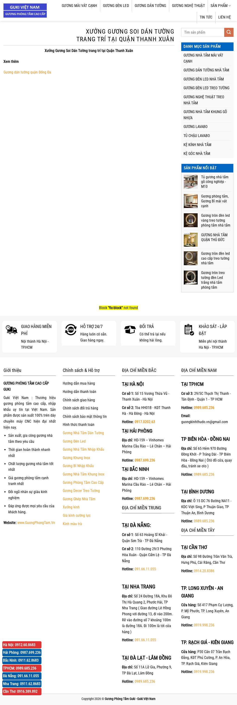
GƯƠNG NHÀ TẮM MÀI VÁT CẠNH (203, 58)
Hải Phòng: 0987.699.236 (22, 652)
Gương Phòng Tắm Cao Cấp (83, 482)
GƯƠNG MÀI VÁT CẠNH (79, 5)
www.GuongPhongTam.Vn (36, 522)
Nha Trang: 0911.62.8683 (22, 684)
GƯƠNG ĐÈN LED (116, 5)
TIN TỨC (206, 17)
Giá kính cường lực (76, 515)
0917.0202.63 (145, 422)
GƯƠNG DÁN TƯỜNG (150, 5)
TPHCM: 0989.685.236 (19, 668)
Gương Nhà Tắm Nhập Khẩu (83, 449)
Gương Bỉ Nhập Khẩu (78, 466)
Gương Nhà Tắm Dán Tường (83, 433)
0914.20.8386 (204, 571)
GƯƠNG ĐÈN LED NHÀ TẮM (204, 79)
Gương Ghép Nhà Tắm (79, 499)
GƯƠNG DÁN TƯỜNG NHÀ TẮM (206, 70)
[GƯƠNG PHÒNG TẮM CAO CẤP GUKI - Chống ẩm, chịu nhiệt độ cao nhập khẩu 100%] (25, 10)
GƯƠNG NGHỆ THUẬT (188, 5)
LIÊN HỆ (224, 17)
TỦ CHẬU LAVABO (197, 136)
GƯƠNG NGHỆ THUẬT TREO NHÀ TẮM (204, 100)
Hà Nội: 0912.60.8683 (19, 645)
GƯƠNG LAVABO (196, 126)
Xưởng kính (71, 507)
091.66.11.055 (145, 569)
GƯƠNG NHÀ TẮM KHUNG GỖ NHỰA (205, 115)
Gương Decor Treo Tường (81, 490)
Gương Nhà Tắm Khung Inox (83, 474)
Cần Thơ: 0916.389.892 (20, 691)
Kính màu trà (72, 524)
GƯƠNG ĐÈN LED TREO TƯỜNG (206, 88)
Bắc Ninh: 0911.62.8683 (21, 660)
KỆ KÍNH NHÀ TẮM (197, 145)
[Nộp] (229, 32)
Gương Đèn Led (74, 441)
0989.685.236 (145, 681)
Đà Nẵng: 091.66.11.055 (21, 676)
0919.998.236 (204, 625)
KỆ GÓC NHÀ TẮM (197, 153)
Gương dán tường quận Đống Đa (27, 72)
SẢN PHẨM (219, 5)
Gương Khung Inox (76, 458)
